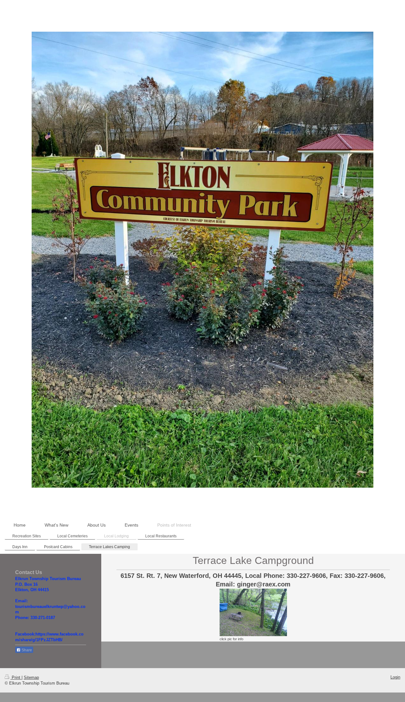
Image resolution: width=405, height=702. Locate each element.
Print (16, 677)
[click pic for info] (253, 612)
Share (26, 650)
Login (395, 677)
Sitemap (31, 677)
